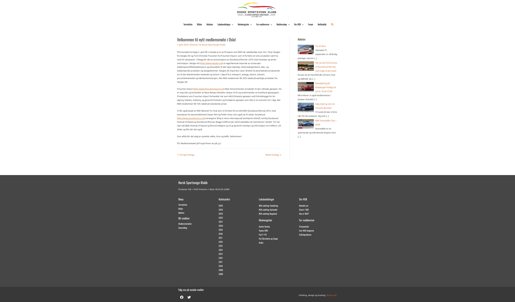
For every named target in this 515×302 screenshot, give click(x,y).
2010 (221, 266)
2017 (220, 237)
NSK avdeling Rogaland (268, 213)
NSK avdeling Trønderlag (268, 205)
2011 (220, 262)
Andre (261, 242)
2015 (221, 245)
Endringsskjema (305, 234)
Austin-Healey (264, 226)
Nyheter (210, 24)
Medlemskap (282, 24)
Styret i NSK (304, 209)
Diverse (193, 44)
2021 (221, 221)
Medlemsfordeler (185, 223)
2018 (221, 233)
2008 (221, 274)
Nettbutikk (322, 24)
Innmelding (182, 227)
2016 (221, 241)
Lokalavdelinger (224, 24)
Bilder (199, 24)
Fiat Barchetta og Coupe (268, 238)
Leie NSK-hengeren (306, 230)
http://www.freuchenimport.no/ (209, 89)
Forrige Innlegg (185, 154)
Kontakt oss (303, 205)
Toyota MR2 (263, 230)
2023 (221, 213)
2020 (221, 225)
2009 (221, 270)
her (219, 143)
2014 (221, 249)
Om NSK (297, 24)
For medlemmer (262, 24)
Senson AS (331, 295)
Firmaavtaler (304, 226)
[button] (231, 24)
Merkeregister (243, 24)
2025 (221, 205)
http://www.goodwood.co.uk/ (191, 118)
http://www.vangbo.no (211, 63)
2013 (221, 253)
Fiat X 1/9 (263, 234)
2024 (221, 209)
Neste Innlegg (273, 154)
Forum (310, 24)
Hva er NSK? (304, 213)
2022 (221, 217)
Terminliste (187, 24)
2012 (221, 258)
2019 (221, 229)
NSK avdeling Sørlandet (268, 209)
